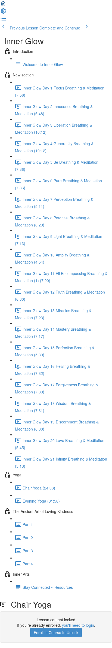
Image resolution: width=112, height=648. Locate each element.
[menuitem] (3, 12)
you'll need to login (78, 625)
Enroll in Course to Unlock (56, 632)
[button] (3, 5)
